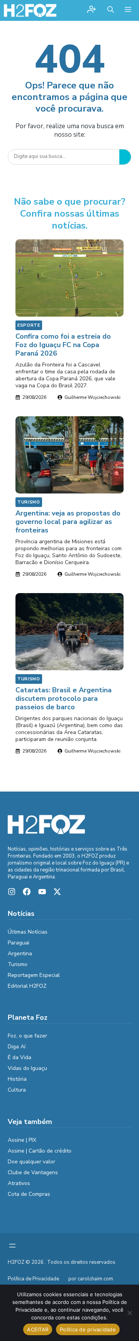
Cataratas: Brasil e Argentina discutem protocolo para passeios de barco (63, 698)
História (17, 1079)
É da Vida (19, 1057)
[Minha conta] (91, 10)
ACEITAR (37, 1329)
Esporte (28, 325)
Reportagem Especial (34, 975)
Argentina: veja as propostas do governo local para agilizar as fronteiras (67, 522)
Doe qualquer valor (31, 1161)
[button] (110, 10)
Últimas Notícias (27, 932)
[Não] (129, 1313)
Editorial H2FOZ (27, 986)
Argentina (20, 953)
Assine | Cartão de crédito (39, 1151)
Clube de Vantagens (33, 1172)
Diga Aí (16, 1046)
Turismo (28, 502)
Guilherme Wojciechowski (92, 397)
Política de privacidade (88, 1329)
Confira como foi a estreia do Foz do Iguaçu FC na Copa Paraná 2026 (63, 345)
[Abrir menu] (12, 1245)
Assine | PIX (22, 1140)
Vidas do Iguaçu (27, 1068)
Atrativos (19, 1183)
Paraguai (18, 942)
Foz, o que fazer (27, 1035)
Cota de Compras (29, 1194)
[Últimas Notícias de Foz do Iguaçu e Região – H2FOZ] (30, 10)
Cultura (17, 1089)
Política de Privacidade (33, 1278)
